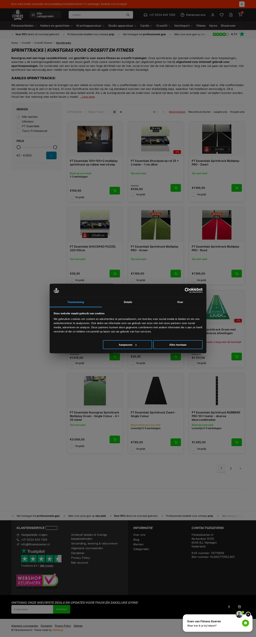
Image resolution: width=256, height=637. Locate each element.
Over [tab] (180, 301)
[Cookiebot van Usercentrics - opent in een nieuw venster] (187, 290)
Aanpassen (125, 344)
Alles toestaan (178, 344)
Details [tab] (128, 301)
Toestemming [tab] (75, 301)
